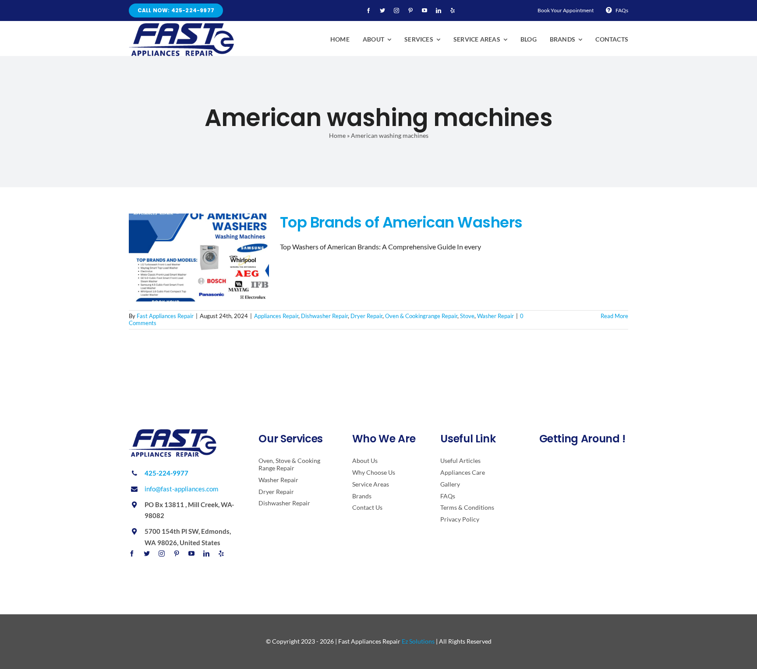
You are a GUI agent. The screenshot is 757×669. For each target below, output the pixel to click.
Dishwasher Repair (324, 315)
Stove (467, 315)
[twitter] (382, 10)
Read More (614, 315)
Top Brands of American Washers (401, 222)
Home (337, 135)
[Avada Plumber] (181, 26)
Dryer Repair (366, 315)
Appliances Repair (276, 315)
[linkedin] (438, 10)
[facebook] (368, 10)
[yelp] (452, 10)
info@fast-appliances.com (181, 489)
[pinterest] (410, 10)
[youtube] (424, 10)
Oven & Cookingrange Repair (421, 315)
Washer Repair (495, 315)
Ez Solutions (418, 641)
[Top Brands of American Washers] (199, 258)
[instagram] (396, 10)
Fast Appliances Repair (165, 315)
